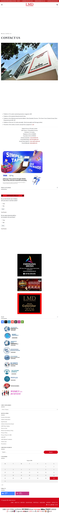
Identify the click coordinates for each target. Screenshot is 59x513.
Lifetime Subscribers (5, 419)
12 (21, 472)
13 (29, 472)
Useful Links (4, 441)
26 (21, 478)
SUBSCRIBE (42, 502)
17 (5, 475)
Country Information (5, 417)
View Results (4, 212)
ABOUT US (17, 502)
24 (5, 478)
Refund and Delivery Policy (7, 430)
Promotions (3, 443)
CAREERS (48, 502)
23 (53, 475)
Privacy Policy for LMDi (6, 435)
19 (21, 475)
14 (37, 472)
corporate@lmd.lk (34, 137)
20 (29, 475)
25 (13, 478)
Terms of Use (4, 428)
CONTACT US (55, 502)
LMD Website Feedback (6, 439)
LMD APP (3, 437)
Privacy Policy (4, 432)
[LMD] (29, 4)
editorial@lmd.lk (33, 143)
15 (45, 472)
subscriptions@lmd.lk (35, 141)
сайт (33, 124)
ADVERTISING (29, 502)
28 (37, 478)
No (4, 206)
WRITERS (22, 502)
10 (5, 472)
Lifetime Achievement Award (7, 423)
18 (13, 475)
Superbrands (4, 421)
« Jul (2, 484)
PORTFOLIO (36, 502)
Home (3, 33)
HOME (12, 502)
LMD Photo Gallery (5, 426)
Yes (4, 203)
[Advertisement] (29, 22)
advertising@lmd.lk (33, 139)
